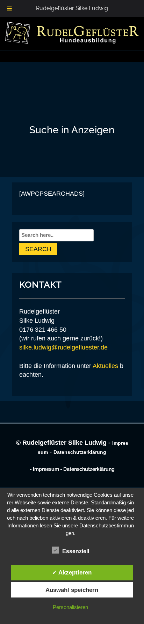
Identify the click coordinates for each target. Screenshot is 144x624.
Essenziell (75, 551)
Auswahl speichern (71, 590)
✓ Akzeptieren (72, 572)
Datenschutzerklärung (79, 452)
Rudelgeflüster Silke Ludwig (72, 8)
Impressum (46, 469)
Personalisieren (70, 607)
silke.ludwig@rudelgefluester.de (63, 347)
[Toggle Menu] (9, 8)
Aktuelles (105, 365)
